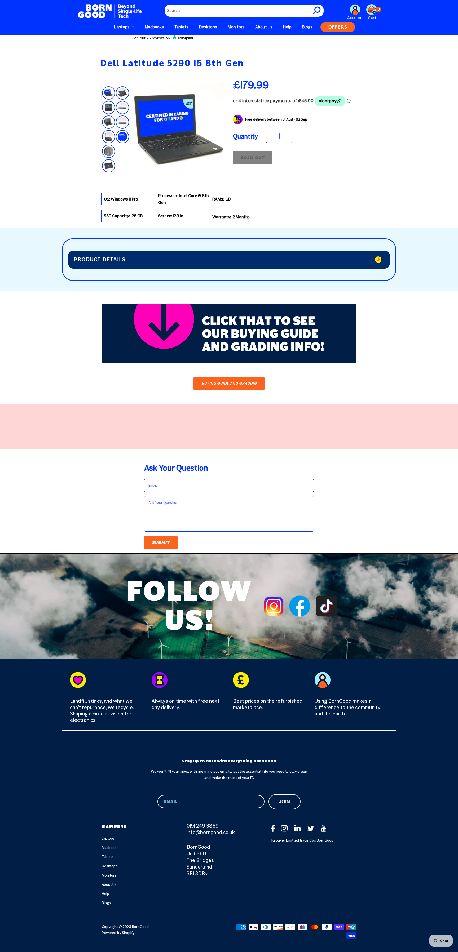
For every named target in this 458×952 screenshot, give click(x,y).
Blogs (106, 903)
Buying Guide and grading (229, 383)
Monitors (109, 875)
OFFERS (337, 27)
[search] (317, 11)
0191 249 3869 (203, 825)
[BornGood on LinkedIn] (298, 828)
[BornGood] (110, 11)
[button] (124, 27)
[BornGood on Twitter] (311, 828)
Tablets (108, 857)
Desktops (109, 866)
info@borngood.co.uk (211, 832)
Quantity (245, 136)
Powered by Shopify (118, 933)
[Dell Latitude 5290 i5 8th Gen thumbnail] (108, 93)
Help (105, 893)
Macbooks (110, 848)
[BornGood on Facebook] (273, 828)
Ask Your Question (176, 468)
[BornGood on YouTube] (325, 828)
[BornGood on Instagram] (285, 828)
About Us (109, 884)
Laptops (108, 838)
